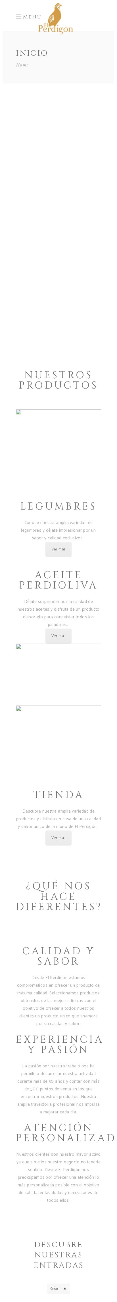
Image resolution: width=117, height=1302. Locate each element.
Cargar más (59, 1288)
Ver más (58, 549)
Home (22, 65)
